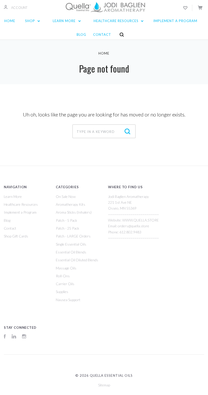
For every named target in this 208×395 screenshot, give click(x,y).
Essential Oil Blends (71, 252)
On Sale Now (66, 196)
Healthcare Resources (117, 21)
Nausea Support (68, 300)
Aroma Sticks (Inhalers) (74, 212)
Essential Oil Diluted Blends (77, 260)
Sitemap (104, 385)
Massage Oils (66, 268)
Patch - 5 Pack (66, 220)
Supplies (62, 291)
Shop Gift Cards (16, 236)
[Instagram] (24, 337)
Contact (102, 34)
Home (9, 21)
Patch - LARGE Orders (73, 236)
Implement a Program (175, 21)
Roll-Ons (63, 276)
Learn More (65, 21)
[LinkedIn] (14, 337)
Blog (81, 34)
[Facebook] (5, 337)
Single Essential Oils (71, 244)
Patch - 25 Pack (67, 228)
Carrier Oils (65, 284)
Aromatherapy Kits (70, 204)
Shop (30, 21)
